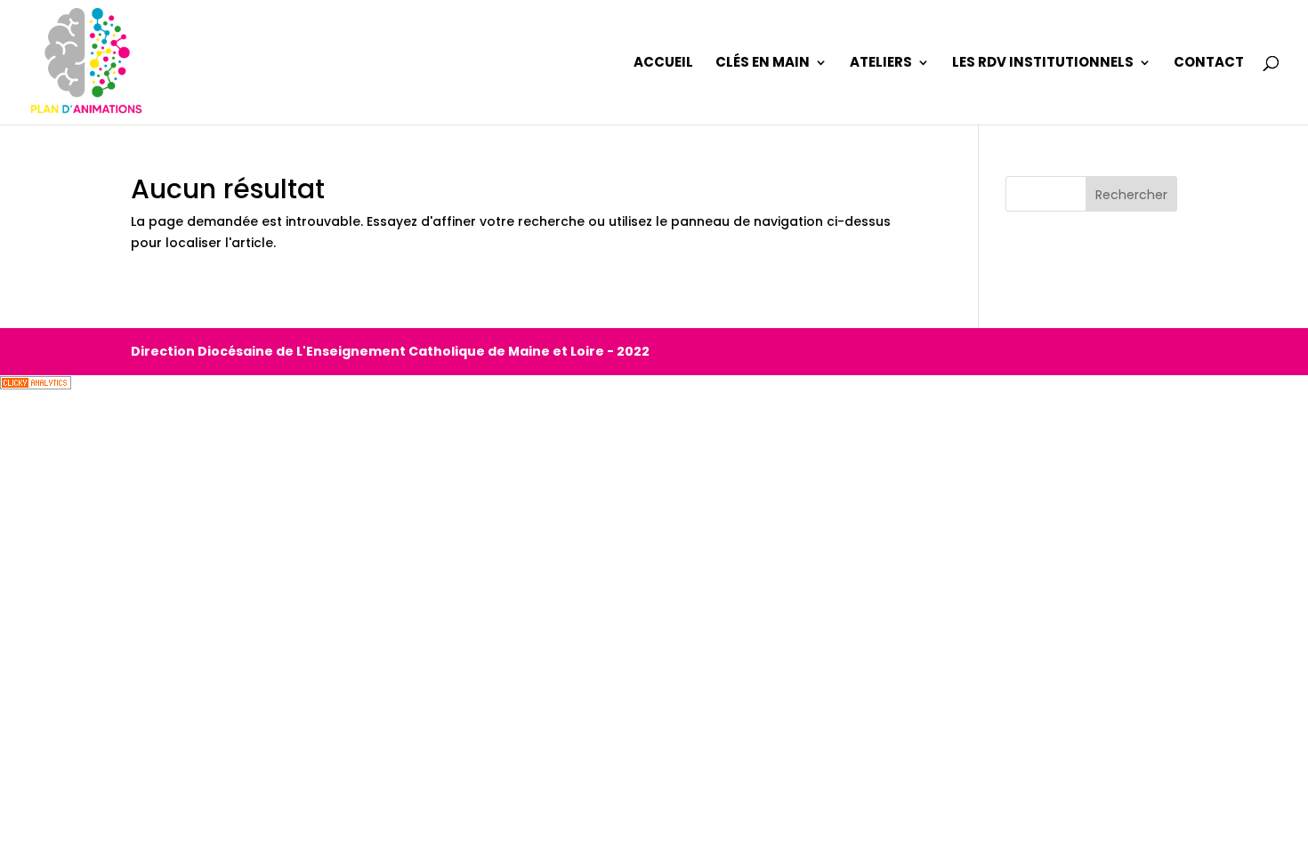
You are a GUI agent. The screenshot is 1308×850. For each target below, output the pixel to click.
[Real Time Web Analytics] (35, 385)
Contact (1209, 63)
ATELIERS (881, 63)
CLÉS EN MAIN (762, 63)
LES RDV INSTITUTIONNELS (1043, 63)
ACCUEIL (663, 63)
